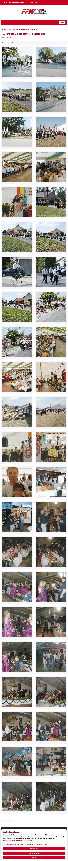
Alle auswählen (34, 848)
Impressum (19, 840)
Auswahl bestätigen (34, 853)
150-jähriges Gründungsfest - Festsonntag (25, 30)
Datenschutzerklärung (9, 840)
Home (3, 30)
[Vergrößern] (17, 62)
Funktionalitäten (40, 844)
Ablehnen (34, 857)
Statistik (49, 844)
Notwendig (30, 844)
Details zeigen (28, 840)
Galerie (9, 30)
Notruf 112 (34, 2)
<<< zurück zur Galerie (6, 37)
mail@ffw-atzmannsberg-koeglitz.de (16, 2)
